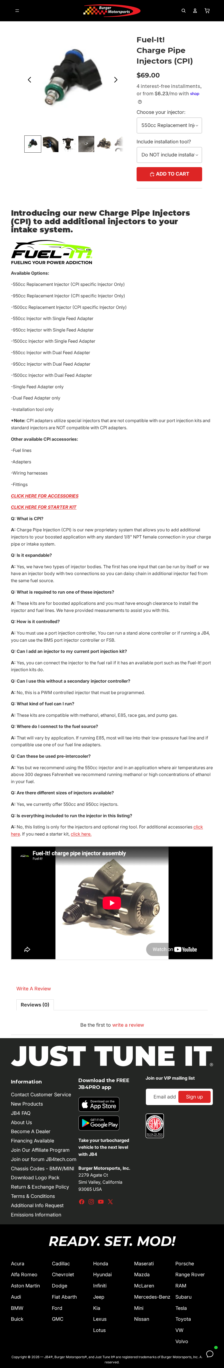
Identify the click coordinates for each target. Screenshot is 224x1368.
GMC (57, 1319)
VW (179, 1330)
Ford (57, 1308)
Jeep (98, 1297)
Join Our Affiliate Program (40, 1150)
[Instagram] (91, 1201)
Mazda (142, 1274)
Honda (100, 1263)
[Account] (195, 11)
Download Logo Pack (35, 1177)
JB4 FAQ (21, 1113)
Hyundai (102, 1274)
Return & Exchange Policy (40, 1187)
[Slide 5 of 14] (104, 144)
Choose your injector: (161, 112)
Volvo (181, 1341)
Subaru (183, 1297)
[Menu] (17, 10)
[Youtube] (101, 1201)
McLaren (144, 1286)
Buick (17, 1319)
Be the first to (112, 1025)
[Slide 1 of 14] (32, 144)
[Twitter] (110, 1201)
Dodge (59, 1286)
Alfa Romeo (24, 1274)
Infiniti (100, 1286)
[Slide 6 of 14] (122, 144)
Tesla (181, 1308)
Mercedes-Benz (152, 1297)
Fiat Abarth (64, 1297)
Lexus (100, 1319)
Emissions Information (36, 1215)
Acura (17, 1263)
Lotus (99, 1330)
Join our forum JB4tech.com (43, 1159)
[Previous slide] (28, 81)
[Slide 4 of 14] (86, 144)
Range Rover (190, 1274)
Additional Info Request (37, 1205)
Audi (16, 1297)
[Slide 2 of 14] (50, 144)
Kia (96, 1308)
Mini (138, 1308)
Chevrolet (63, 1274)
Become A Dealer (31, 1131)
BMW (17, 1308)
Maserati (144, 1263)
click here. (81, 834)
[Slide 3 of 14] (68, 144)
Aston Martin (25, 1286)
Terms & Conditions (33, 1196)
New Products (27, 1104)
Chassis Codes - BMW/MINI (42, 1168)
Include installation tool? (164, 141)
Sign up (194, 1097)
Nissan (141, 1319)
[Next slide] (117, 81)
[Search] (184, 11)
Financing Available (32, 1141)
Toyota (183, 1319)
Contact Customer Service (41, 1094)
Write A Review (33, 988)
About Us (21, 1122)
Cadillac (61, 1263)
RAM (180, 1286)
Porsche (184, 1263)
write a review (128, 1025)
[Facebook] (81, 1201)
